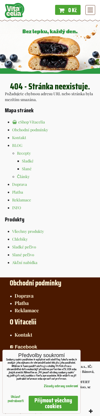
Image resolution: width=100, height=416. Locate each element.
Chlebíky (20, 239)
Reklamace (21, 199)
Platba (17, 192)
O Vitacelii (23, 322)
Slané (27, 168)
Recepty (24, 153)
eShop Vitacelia (31, 121)
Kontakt (19, 137)
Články (23, 176)
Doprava (19, 184)
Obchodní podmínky (30, 129)
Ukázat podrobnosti (16, 399)
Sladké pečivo (24, 246)
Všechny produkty (28, 231)
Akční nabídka (24, 262)
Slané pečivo (23, 254)
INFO (16, 207)
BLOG (17, 145)
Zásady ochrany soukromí (61, 386)
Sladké (27, 160)
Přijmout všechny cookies (53, 403)
